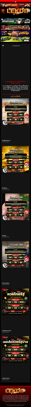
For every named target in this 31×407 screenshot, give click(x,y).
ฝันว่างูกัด (4, 235)
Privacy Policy (14, 404)
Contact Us (19, 404)
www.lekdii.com (21, 405)
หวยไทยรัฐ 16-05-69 (6, 330)
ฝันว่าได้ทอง (4, 188)
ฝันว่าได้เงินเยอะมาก (6, 140)
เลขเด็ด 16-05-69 (6, 378)
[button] (15, 2)
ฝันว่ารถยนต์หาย (5, 283)
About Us (23, 404)
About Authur (8, 404)
